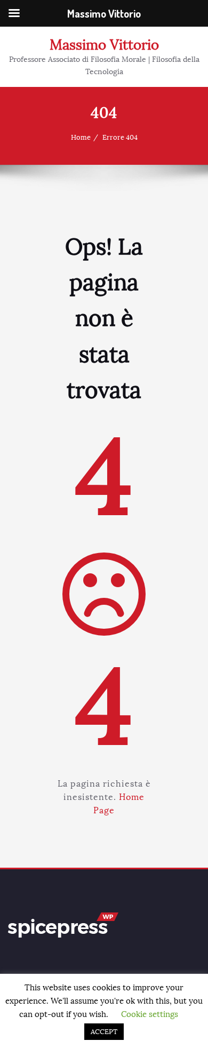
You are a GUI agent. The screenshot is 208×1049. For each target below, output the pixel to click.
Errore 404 (120, 137)
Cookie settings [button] (149, 1014)
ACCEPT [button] (104, 1032)
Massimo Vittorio (104, 44)
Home (81, 137)
